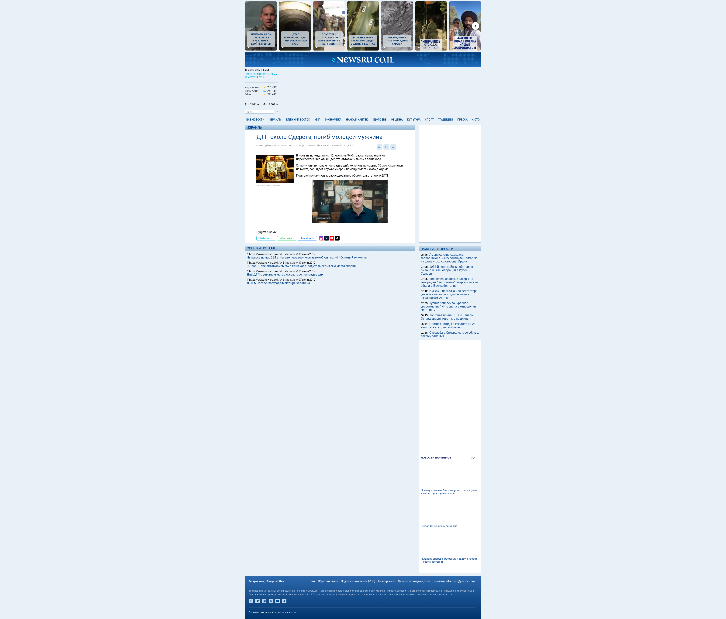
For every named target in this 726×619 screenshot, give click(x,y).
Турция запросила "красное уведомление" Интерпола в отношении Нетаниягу (448, 306)
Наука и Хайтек (357, 119)
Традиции (445, 119)
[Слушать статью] (396, 147)
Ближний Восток (297, 119)
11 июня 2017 (307, 254)
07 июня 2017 (307, 279)
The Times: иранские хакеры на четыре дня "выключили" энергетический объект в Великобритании (449, 282)
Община (397, 119)
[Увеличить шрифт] (386, 147)
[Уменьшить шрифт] (379, 147)
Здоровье (379, 119)
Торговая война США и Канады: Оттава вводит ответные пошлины (447, 317)
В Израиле (289, 254)
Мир (317, 119)
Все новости (255, 119)
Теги (312, 581)
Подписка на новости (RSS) (358, 581)
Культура (413, 119)
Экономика (333, 119)
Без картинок (386, 581)
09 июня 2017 (307, 271)
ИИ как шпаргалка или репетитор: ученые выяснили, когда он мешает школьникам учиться (449, 294)
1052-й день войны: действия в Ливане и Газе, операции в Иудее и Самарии (447, 270)
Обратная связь (328, 581)
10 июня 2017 (307, 262)
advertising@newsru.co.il (460, 581)
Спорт (429, 119)
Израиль (275, 119)
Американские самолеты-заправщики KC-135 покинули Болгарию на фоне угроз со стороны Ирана (449, 258)
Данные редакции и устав (414, 581)
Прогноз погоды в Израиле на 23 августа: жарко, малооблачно (448, 325)
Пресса (462, 119)
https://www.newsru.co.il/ (264, 254)
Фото (476, 119)
